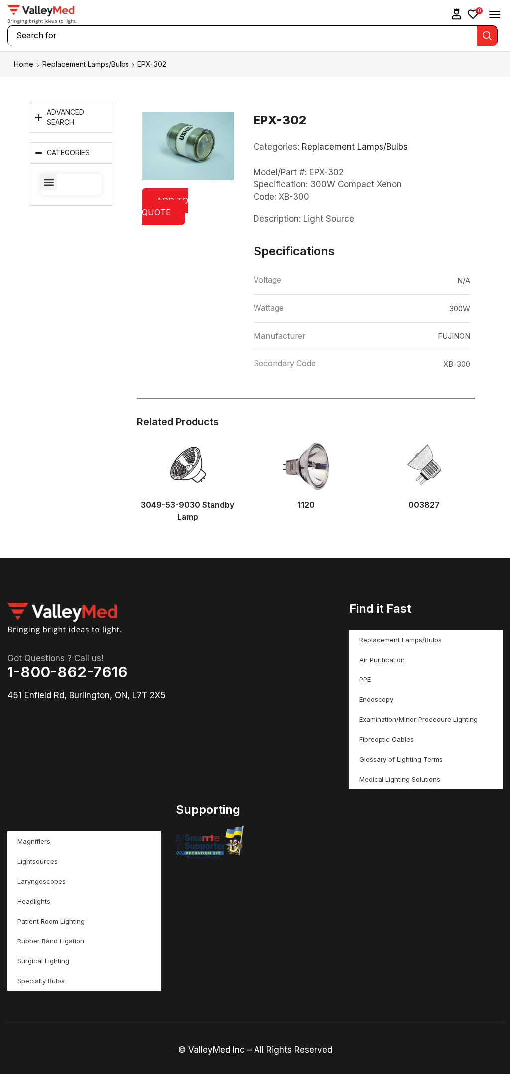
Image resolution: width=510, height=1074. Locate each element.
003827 (424, 505)
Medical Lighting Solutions (399, 779)
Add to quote (165, 206)
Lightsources (37, 861)
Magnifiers (33, 841)
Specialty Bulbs (41, 981)
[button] (456, 14)
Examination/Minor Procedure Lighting (418, 719)
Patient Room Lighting (51, 921)
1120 (306, 505)
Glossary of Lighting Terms (401, 759)
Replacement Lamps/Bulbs (85, 64)
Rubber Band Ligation (50, 941)
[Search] (487, 36)
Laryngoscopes (41, 881)
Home (23, 64)
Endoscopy (376, 699)
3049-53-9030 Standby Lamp (187, 511)
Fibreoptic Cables (386, 739)
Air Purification (382, 660)
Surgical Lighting (43, 961)
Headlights (33, 901)
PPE (365, 679)
